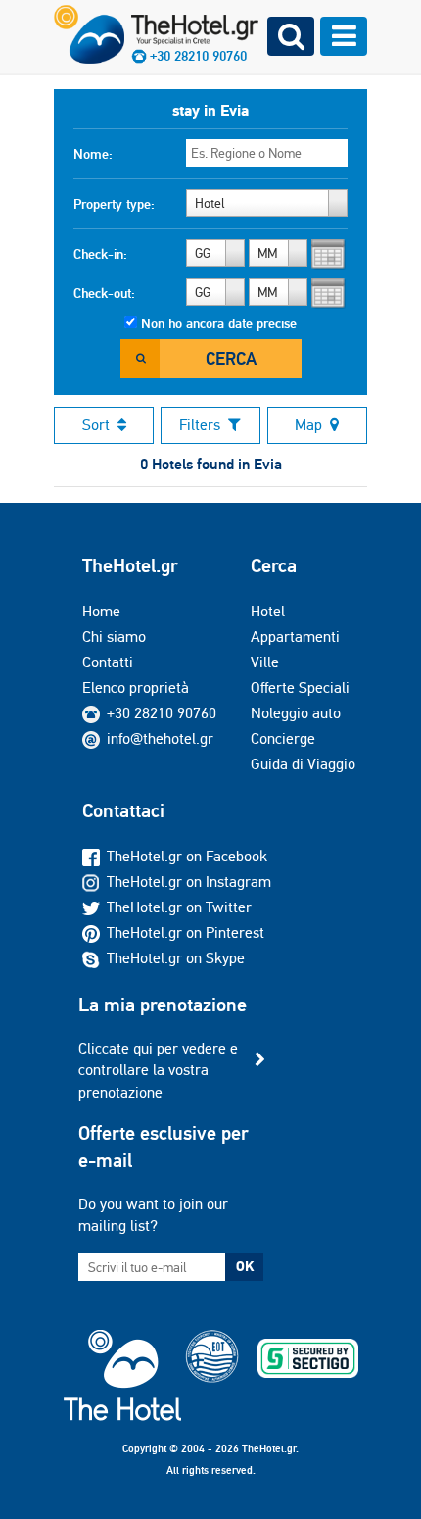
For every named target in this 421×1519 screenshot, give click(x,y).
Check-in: (100, 254)
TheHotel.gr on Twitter (179, 907)
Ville (265, 662)
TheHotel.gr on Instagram (189, 881)
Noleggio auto (296, 713)
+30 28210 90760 (161, 713)
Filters (199, 425)
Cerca (231, 358)
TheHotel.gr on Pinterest (185, 932)
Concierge (283, 738)
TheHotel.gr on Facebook (187, 856)
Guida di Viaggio (303, 764)
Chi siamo (114, 636)
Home (101, 611)
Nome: (93, 154)
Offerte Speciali (300, 687)
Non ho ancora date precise (219, 323)
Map (308, 425)
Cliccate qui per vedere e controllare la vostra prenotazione (158, 1070)
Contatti (107, 662)
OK (245, 1266)
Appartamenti (295, 636)
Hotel (268, 611)
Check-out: (104, 293)
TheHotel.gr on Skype (176, 958)
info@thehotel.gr (160, 738)
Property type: (114, 204)
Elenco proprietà (135, 687)
